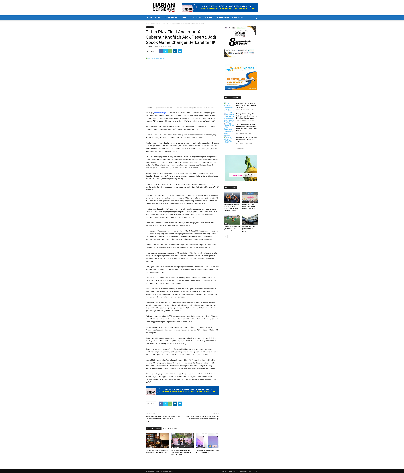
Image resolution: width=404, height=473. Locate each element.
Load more (240, 148)
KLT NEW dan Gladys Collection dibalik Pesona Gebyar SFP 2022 (247, 139)
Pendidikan (227, 202)
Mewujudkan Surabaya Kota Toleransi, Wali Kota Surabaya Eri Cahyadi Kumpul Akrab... (246, 116)
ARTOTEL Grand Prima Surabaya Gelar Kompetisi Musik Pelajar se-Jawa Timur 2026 (181, 452)
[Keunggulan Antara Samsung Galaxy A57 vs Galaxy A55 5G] (207, 440)
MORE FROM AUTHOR (170, 428)
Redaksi (150, 46)
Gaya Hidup (196, 18)
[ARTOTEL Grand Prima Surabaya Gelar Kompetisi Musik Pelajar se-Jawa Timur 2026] (182, 440)
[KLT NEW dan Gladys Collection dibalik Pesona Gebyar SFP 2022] (229, 140)
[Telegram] (180, 51)
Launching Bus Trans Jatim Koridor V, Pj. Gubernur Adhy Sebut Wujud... (246, 105)
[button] (255, 18)
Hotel (184, 18)
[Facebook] (161, 51)
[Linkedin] (175, 51)
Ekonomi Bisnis (171, 18)
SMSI (226, 223)
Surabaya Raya (223, 18)
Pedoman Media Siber (244, 471)
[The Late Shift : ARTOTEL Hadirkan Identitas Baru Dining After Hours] (157, 440)
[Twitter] (165, 51)
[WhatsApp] (170, 51)
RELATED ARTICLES (153, 428)
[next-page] (150, 458)
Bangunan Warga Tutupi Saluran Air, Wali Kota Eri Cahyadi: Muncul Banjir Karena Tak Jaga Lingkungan (163, 419)
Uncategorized (155, 24)
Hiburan (208, 18)
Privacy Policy (232, 471)
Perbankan (245, 202)
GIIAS (244, 223)
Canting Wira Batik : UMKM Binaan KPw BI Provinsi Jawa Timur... (249, 206)
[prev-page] (147, 458)
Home (149, 18)
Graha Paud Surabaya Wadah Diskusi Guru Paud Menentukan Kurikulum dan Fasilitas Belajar (202, 418)
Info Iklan (255, 471)
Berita (157, 18)
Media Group (237, 18)
